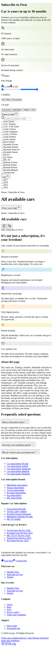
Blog (9, 607)
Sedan (26, 110)
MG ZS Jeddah (13, 519)
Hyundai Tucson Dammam (19, 514)
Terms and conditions (16, 615)
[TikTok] (12, 644)
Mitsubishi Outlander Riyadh (20, 516)
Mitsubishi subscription (17, 485)
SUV (33, 110)
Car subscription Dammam (19, 469)
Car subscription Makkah (18, 471)
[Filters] (4, 226)
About (9, 604)
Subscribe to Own (15, 574)
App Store (8, 561)
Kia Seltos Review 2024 (18, 540)
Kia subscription (14, 495)
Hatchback (17, 110)
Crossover (6, 110)
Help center (12, 626)
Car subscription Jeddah (17, 466)
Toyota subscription (15, 490)
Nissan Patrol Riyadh (16, 509)
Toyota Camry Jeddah (16, 511)
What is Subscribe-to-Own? (13, 422)
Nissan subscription (15, 487)
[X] (15, 644)
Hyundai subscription (16, 493)
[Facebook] (6, 644)
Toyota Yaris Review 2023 (19, 530)
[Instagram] (3, 644)
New (8, 100)
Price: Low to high (9, 208)
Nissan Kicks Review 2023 (19, 538)
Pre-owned (16, 100)
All (3, 100)
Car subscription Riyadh (17, 463)
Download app (13, 628)
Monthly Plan (13, 572)
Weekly (10, 577)
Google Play (21, 561)
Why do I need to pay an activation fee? (18, 452)
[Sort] (9, 226)
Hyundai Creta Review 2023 (20, 533)
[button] (26, 121)
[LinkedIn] (9, 644)
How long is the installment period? (16, 445)
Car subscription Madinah (18, 474)
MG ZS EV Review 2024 (18, 535)
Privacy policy (13, 612)
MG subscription (14, 498)
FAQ (9, 609)
